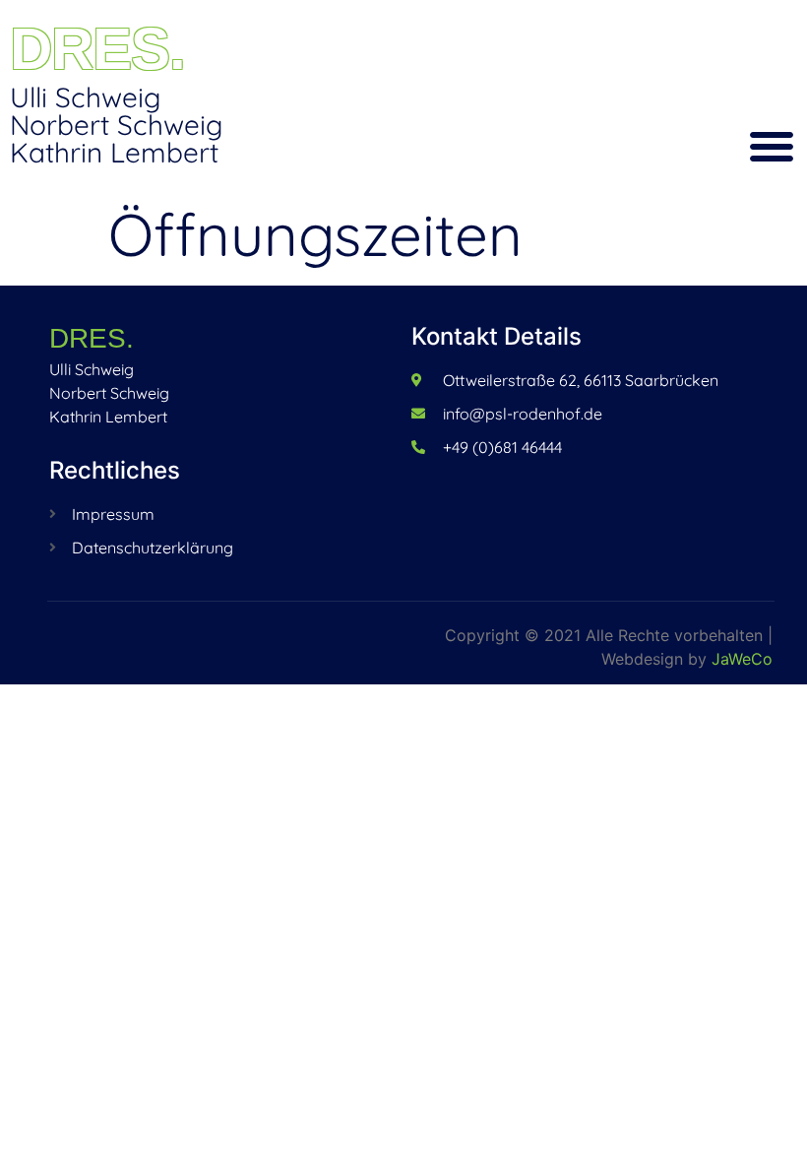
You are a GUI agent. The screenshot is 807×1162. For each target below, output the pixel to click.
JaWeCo (742, 659)
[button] (771, 145)
